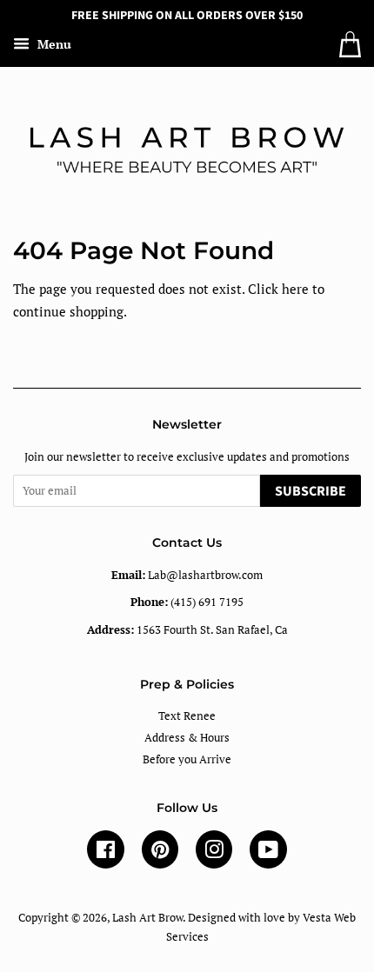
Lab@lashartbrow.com (187, 575)
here (295, 288)
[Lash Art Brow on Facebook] (105, 853)
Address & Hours (187, 737)
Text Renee (187, 716)
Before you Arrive (187, 759)
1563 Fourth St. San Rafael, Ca (187, 629)
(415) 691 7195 (187, 602)
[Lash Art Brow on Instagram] (214, 853)
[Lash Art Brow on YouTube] (268, 853)
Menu (52, 44)
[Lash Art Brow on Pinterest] (160, 853)
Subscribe (310, 491)
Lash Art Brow (147, 917)
